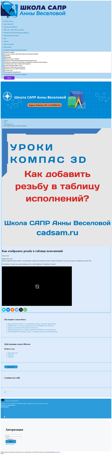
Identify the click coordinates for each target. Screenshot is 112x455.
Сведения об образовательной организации (15, 50)
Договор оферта (5, 407)
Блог (5, 38)
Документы (7, 55)
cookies (57, 452)
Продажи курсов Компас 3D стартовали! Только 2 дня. (23, 327)
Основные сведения (9, 52)
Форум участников (9, 44)
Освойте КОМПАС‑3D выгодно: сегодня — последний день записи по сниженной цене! (33, 331)
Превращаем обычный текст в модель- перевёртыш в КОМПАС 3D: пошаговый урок (32, 329)
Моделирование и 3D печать (11, 35)
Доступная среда (8, 70)
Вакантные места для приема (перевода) (14, 68)
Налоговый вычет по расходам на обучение (15, 74)
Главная (6, 120)
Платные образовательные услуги (13, 65)
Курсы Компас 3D (8, 24)
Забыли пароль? (10, 444)
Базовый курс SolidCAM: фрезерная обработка (16, 32)
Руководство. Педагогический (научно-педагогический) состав (20, 60)
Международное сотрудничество (12, 72)
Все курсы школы (8, 21)
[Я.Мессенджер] (4, 310)
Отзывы (6, 41)
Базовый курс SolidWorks (10, 27)
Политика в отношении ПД (8, 405)
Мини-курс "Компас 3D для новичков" (14, 29)
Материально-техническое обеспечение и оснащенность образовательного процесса (25, 62)
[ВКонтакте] (8, 310)
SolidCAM (10, 357)
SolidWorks (11, 355)
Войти (9, 78)
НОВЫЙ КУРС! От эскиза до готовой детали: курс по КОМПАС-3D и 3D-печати (31, 325)
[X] (21, 310)
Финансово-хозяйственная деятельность (14, 67)
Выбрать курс (11, 366)
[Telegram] (17, 310)
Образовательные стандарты (11, 58)
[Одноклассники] (12, 310)
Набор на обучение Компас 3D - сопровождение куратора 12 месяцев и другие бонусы (32, 324)
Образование (7, 57)
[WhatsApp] (25, 310)
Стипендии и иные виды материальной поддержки (17, 63)
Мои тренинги (7, 47)
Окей (2, 453)
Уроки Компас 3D (8, 124)
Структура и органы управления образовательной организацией (21, 54)
